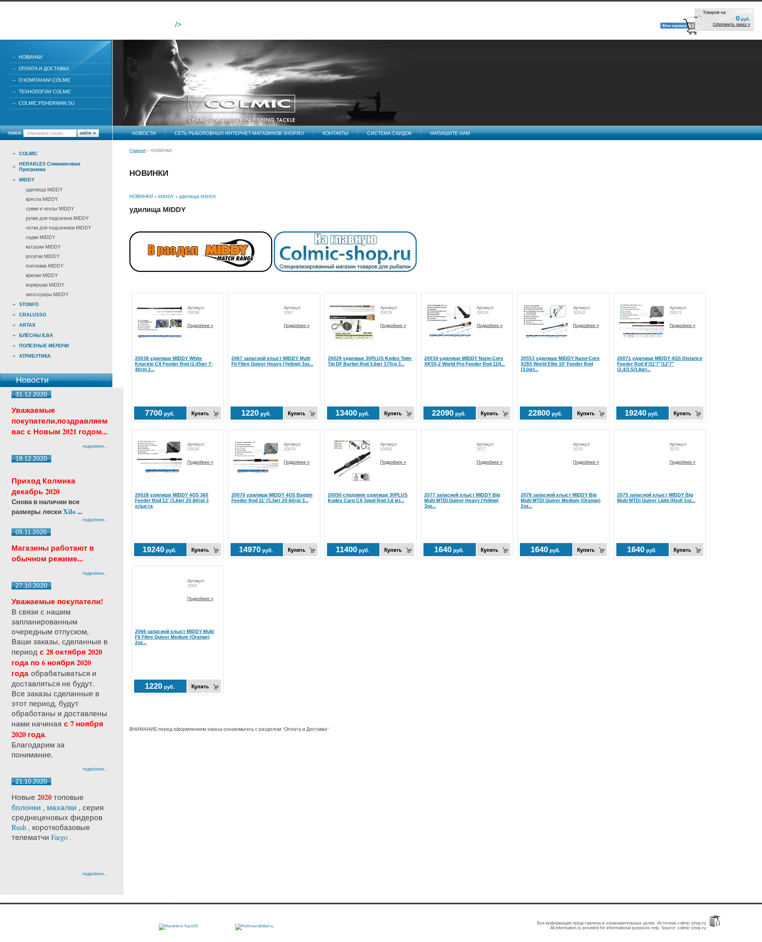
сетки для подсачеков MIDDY (58, 228)
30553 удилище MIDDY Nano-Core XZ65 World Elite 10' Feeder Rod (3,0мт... (560, 364)
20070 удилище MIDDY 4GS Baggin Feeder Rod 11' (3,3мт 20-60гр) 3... (271, 497)
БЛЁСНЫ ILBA (36, 335)
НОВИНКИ (30, 57)
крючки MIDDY (42, 275)
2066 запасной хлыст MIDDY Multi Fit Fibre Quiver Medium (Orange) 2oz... (174, 637)
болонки (26, 807)
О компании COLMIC (45, 80)
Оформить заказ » (731, 24)
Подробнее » (200, 325)
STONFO (28, 304)
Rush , (22, 827)
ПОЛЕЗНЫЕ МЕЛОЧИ (44, 346)
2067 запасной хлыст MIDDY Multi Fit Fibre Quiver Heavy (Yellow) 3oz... (272, 361)
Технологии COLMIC (45, 91)
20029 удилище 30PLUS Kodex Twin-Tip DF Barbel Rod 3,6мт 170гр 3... (370, 361)
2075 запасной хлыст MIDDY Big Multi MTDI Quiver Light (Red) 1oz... (656, 497)
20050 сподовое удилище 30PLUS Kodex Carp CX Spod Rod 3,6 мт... (368, 497)
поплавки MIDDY (45, 266)
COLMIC (28, 153)
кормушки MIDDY (45, 285)
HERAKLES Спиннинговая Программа (49, 166)
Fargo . (61, 837)
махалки (63, 807)
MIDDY (27, 180)
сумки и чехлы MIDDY (50, 209)
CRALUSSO (32, 315)
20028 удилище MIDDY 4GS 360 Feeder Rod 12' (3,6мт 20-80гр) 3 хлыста (172, 500)
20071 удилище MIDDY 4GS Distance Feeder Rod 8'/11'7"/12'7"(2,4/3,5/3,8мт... (659, 364)
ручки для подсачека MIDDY (57, 218)
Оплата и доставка (44, 68)
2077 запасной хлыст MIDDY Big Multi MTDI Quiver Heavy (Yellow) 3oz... (462, 500)
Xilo (70, 511)
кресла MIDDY (42, 199)
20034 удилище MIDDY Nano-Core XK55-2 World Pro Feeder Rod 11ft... (464, 361)
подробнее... (95, 446)
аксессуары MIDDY (47, 294)
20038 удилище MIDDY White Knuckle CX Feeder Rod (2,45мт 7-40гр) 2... (174, 364)
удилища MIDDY (44, 190)
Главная (137, 150)
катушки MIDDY (43, 247)
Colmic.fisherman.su (47, 103)
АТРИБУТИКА (35, 356)
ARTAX (27, 325)
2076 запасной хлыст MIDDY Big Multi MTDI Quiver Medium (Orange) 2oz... (560, 500)
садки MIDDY (40, 237)
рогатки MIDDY (43, 256)
